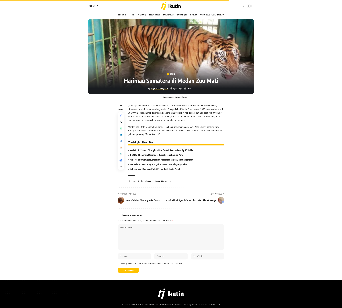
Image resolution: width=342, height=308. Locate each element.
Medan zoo (166, 181)
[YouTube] (91, 6)
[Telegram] (97, 6)
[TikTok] (100, 6)
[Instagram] (94, 6)
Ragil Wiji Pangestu (159, 88)
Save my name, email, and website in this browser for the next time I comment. (152, 263)
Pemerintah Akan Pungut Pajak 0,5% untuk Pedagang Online (158, 164)
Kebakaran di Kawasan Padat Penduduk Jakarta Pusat (155, 169)
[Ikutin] (171, 6)
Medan (157, 181)
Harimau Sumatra (145, 181)
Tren (172, 74)
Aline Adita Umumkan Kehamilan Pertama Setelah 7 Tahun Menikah (161, 159)
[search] (243, 6)
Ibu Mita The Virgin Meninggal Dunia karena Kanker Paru (156, 155)
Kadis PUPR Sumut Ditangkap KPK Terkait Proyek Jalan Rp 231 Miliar (162, 150)
